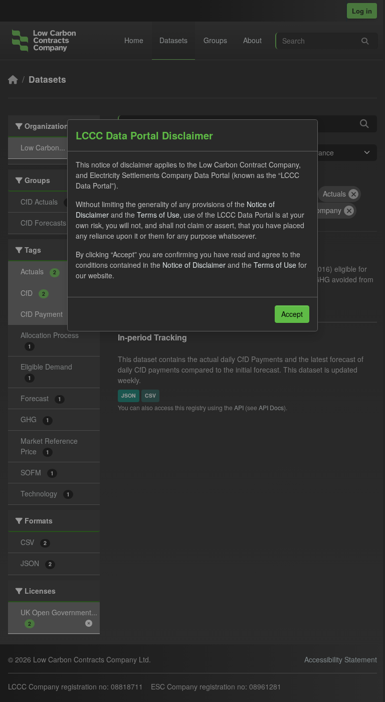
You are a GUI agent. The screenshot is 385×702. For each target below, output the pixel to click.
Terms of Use (158, 215)
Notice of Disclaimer (194, 265)
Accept (292, 314)
